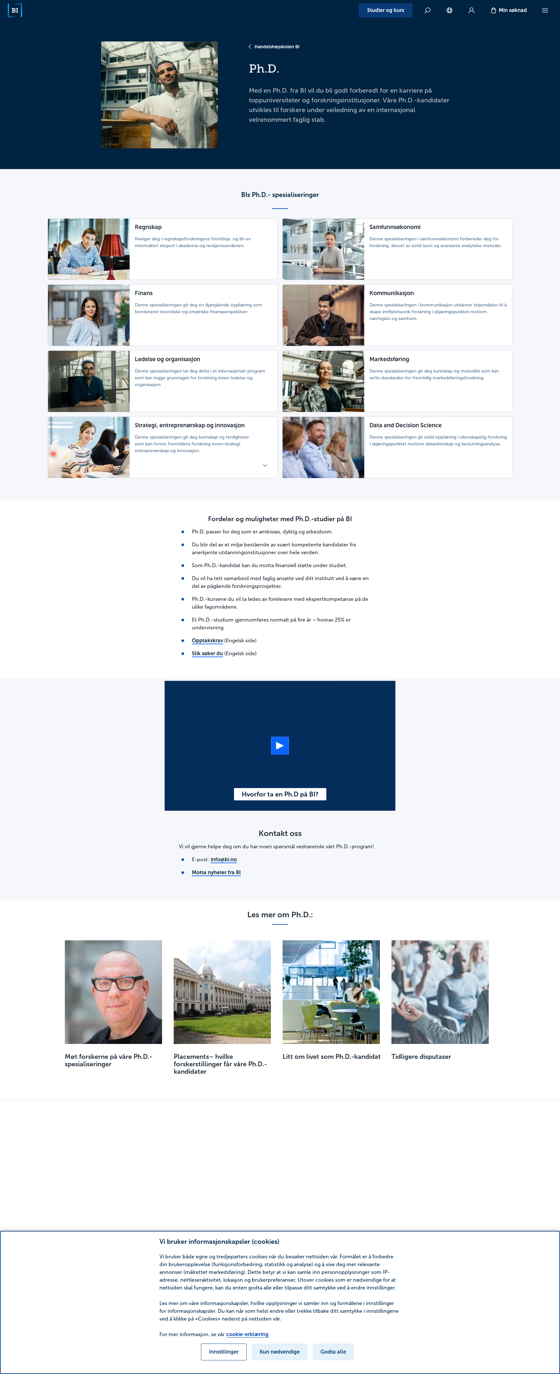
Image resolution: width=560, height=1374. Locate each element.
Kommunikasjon (391, 293)
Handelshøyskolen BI (276, 46)
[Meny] (545, 10)
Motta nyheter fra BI (216, 872)
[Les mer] (265, 465)
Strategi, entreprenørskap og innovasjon (190, 425)
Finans (144, 293)
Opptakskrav (207, 640)
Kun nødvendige (280, 1352)
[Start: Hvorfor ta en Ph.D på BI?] (280, 746)
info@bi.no (224, 859)
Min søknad (513, 10)
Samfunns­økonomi (395, 227)
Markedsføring (389, 359)
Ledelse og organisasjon (167, 359)
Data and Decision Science (405, 425)
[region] (280, 1302)
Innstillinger (224, 1352)
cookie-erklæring (247, 1334)
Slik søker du (207, 653)
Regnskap (148, 227)
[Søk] (427, 10)
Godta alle (333, 1352)
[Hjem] (15, 10)
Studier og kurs (385, 10)
